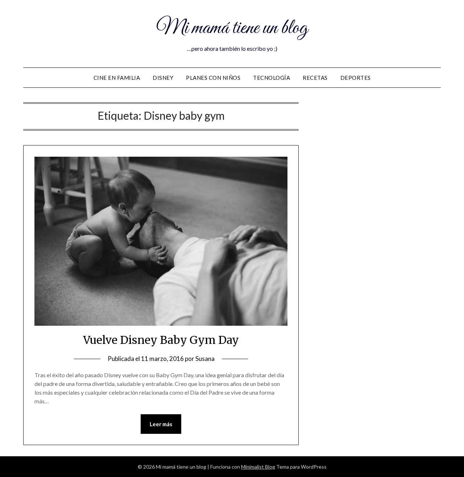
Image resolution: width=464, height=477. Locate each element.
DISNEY (163, 77)
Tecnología (271, 77)
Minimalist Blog (258, 467)
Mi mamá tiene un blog (232, 28)
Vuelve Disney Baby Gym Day (161, 340)
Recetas (315, 77)
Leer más (161, 424)
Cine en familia (117, 77)
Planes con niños (213, 77)
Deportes (355, 77)
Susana (205, 358)
